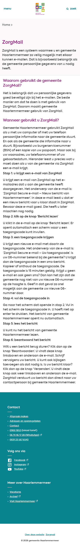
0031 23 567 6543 (19, 440)
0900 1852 (15, 430)
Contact (14, 426)
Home (6, 25)
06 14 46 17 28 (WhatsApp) (26, 435)
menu (7, 8)
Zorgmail (50, 535)
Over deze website (34, 535)
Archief (15, 497)
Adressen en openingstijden (25, 421)
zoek (73, 8)
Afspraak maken (19, 416)
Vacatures (15, 492)
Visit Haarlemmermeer (24, 501)
